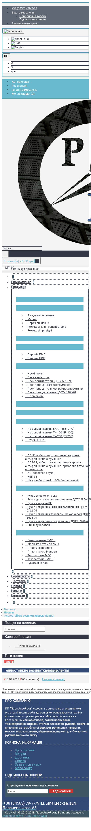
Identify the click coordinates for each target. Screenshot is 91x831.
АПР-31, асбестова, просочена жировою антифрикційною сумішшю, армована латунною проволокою (57, 466)
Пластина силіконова (42, 551)
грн (13, 71)
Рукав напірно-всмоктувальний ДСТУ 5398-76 (58, 521)
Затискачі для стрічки (35, 299)
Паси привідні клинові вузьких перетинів (55, 388)
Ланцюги (25, 308)
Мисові (32, 319)
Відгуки (20, 754)
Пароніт (24, 347)
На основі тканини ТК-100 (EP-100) (50, 432)
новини (9, 661)
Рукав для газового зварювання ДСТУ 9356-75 (59, 499)
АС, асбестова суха (40, 472)
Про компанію (25, 750)
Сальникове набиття (34, 447)
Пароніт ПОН (36, 358)
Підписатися (61, 791)
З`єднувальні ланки (41, 315)
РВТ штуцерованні (31, 412)
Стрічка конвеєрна (32, 421)
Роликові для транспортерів (47, 326)
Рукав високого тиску (42, 495)
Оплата (20, 761)
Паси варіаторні (38, 377)
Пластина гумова (31, 532)
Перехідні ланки (38, 323)
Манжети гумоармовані (36, 338)
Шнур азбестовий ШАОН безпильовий (53, 480)
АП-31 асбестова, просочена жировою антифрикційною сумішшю (52, 457)
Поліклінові (36, 396)
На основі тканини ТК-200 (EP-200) (50, 436)
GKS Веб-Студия (36, 815)
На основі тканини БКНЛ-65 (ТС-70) (51, 428)
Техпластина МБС (39, 555)
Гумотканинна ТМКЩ (42, 540)
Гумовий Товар (38, 562)
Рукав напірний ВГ (40, 503)
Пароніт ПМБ (36, 354)
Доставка (22, 757)
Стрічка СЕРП (37, 440)
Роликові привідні (40, 330)
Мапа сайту (23, 768)
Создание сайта (12, 815)
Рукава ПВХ (26, 404)
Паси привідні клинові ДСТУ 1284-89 (52, 392)
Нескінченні (35, 373)
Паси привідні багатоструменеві (49, 384)
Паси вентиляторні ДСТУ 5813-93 (50, 381)
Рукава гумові (29, 488)
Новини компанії (29, 646)
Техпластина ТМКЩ (41, 559)
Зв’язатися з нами (28, 764)
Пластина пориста (40, 547)
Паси (22, 366)
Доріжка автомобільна (43, 544)
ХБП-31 (32, 476)
